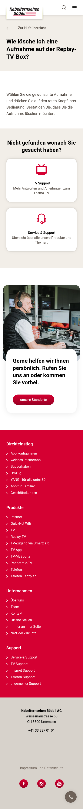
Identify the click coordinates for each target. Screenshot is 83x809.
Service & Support (23, 657)
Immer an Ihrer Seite (25, 627)
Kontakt (16, 613)
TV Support (19, 664)
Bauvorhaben (20, 466)
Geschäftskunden (23, 493)
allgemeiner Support (25, 684)
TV (12, 530)
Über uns (17, 600)
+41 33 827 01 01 (41, 730)
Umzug (15, 473)
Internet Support (22, 670)
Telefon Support (22, 677)
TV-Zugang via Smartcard (29, 543)
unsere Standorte (33, 400)
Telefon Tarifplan (23, 576)
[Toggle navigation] (74, 7)
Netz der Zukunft (23, 633)
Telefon (16, 570)
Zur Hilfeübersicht (32, 28)
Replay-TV (18, 537)
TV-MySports (20, 556)
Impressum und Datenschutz (41, 768)
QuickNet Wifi (20, 524)
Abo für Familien (23, 486)
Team (14, 607)
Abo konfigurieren (23, 453)
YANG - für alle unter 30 (28, 480)
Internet (16, 517)
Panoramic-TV (21, 563)
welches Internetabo (25, 460)
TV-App (16, 550)
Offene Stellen (21, 620)
